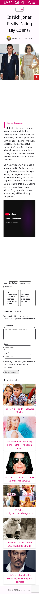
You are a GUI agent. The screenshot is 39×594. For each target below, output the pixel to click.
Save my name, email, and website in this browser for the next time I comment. (19, 364)
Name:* (6, 344)
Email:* (6, 353)
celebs (19, 9)
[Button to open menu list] (34, 2)
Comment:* (8, 326)
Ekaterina (16, 38)
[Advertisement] (19, 99)
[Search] (29, 2)
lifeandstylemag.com (15, 123)
